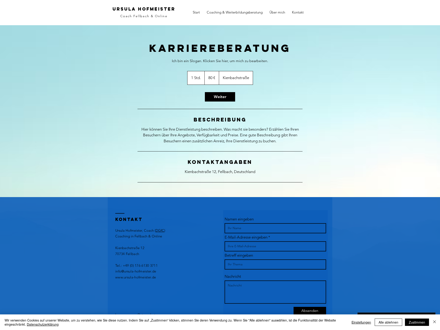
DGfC (160, 230)
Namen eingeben (239, 219)
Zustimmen (417, 322)
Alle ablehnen (388, 322)
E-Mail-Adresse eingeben (246, 237)
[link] (220, 97)
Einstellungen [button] (361, 322)
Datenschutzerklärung (43, 324)
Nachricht (233, 276)
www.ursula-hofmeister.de (135, 277)
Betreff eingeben (239, 255)
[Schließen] (434, 322)
